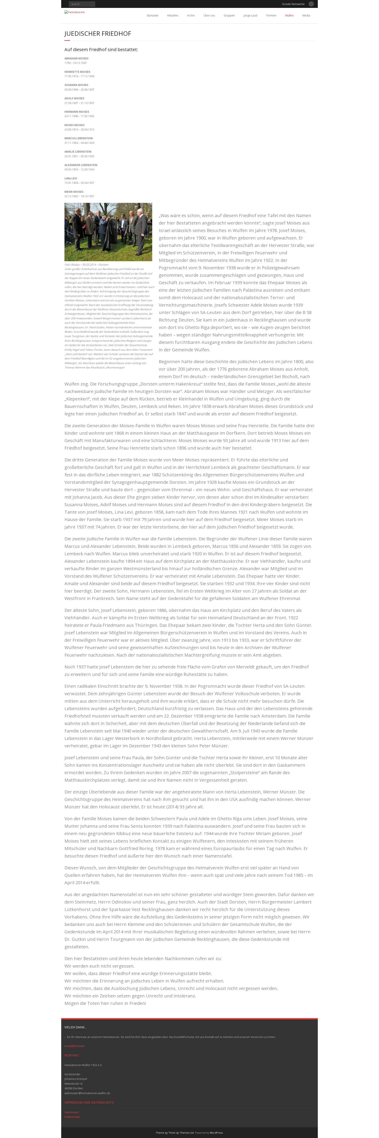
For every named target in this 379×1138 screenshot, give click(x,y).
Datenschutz (72, 1117)
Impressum (71, 1112)
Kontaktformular (74, 1046)
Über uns (209, 15)
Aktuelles (172, 15)
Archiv (191, 15)
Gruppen (229, 15)
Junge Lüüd (250, 15)
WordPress (216, 1132)
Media (306, 15)
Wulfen (289, 15)
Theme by (162, 1132)
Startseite (152, 15)
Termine (271, 15)
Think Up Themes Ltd (181, 1132)
